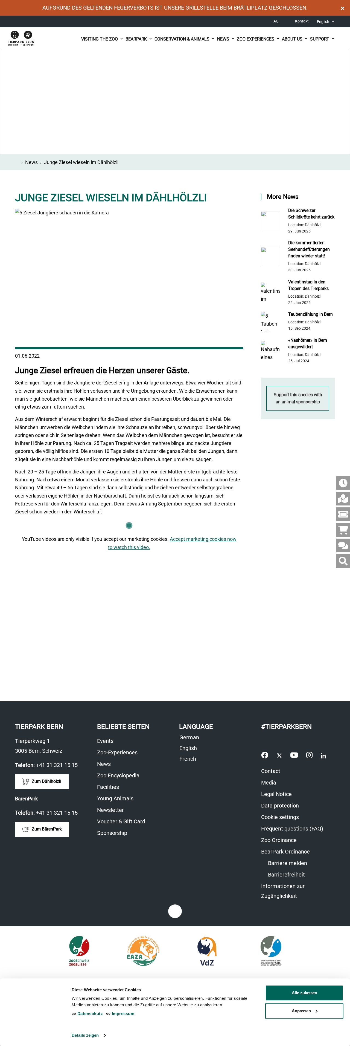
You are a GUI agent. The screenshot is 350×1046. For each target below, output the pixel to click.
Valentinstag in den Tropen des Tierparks (308, 285)
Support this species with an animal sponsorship (298, 398)
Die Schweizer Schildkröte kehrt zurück (311, 214)
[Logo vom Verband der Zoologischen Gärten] (207, 951)
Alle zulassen (304, 992)
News (31, 162)
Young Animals (115, 798)
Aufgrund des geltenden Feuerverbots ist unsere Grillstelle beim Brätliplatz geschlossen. (175, 7)
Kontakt (302, 21)
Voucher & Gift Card (124, 822)
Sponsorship (112, 833)
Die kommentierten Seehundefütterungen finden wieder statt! (309, 249)
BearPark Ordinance (285, 851)
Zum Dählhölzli (46, 781)
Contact (270, 771)
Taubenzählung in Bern (310, 314)
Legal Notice (276, 794)
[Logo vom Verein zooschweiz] (79, 951)
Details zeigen (85, 1035)
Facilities (108, 787)
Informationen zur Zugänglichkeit (291, 892)
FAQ (275, 21)
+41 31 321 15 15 (57, 765)
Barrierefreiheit (286, 874)
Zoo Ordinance (279, 840)
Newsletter (110, 810)
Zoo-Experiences (117, 752)
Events (105, 741)
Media (268, 782)
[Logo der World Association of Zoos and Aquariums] (271, 951)
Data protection (280, 805)
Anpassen (301, 1010)
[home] (17, 162)
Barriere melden (287, 863)
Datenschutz (89, 1013)
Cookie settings (280, 817)
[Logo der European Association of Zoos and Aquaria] (143, 951)
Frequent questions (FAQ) (292, 828)
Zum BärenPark (46, 829)
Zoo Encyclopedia (118, 775)
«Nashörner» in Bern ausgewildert (307, 343)
